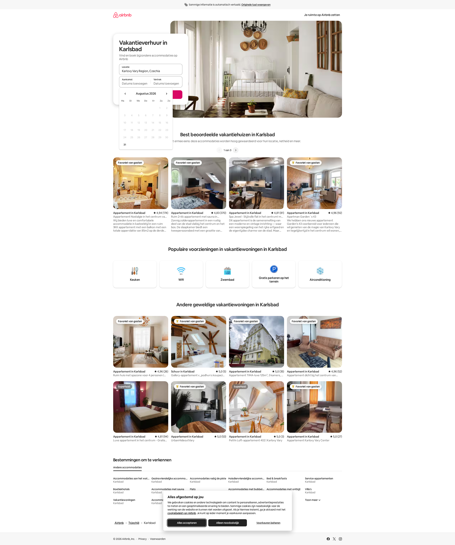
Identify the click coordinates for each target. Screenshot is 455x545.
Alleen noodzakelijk (227, 522)
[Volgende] (235, 150)
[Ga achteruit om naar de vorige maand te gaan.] (125, 94)
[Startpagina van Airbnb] (122, 15)
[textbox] (135, 83)
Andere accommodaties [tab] (127, 467)
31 (125, 144)
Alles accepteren (187, 522)
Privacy (142, 539)
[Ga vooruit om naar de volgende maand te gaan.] (166, 94)
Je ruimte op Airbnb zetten (322, 15)
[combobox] (150, 71)
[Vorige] (219, 150)
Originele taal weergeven (255, 4)
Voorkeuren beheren (268, 522)
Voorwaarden (158, 539)
